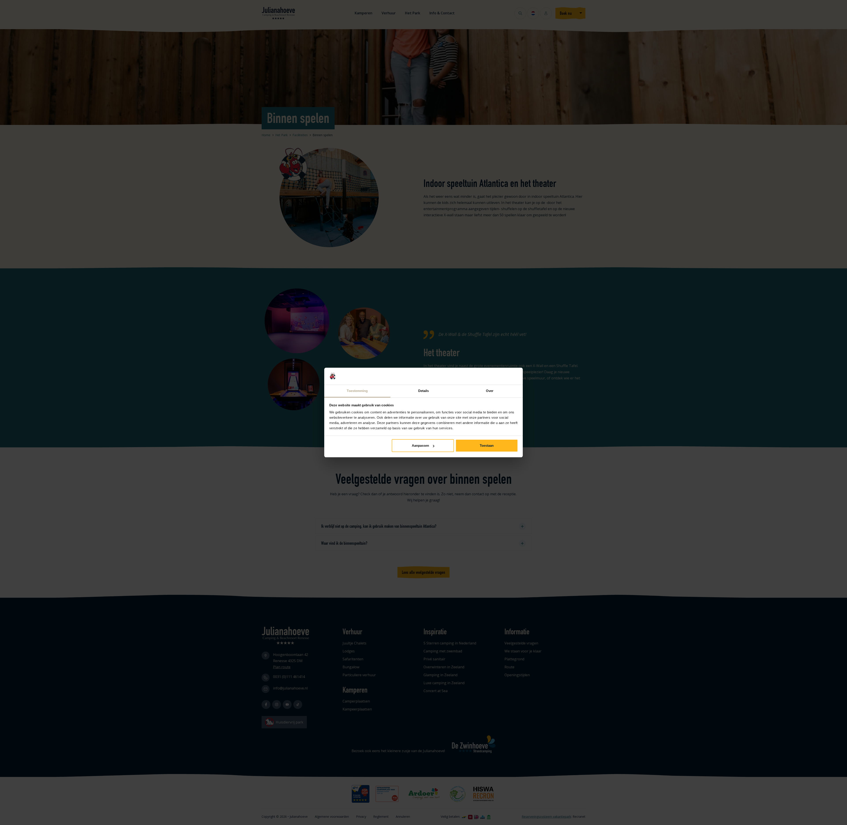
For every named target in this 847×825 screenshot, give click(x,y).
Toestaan (487, 445)
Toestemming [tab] (357, 391)
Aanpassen (420, 445)
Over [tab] (489, 391)
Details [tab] (423, 391)
